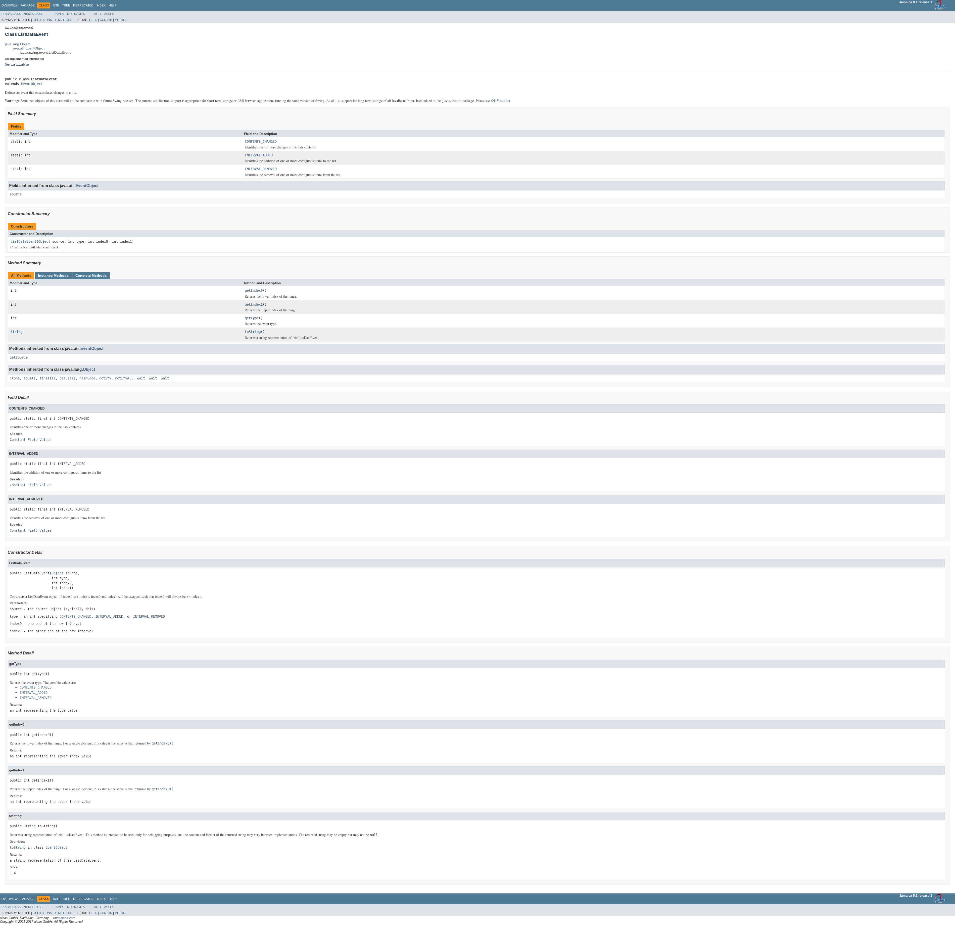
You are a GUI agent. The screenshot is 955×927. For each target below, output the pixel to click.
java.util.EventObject (28, 48)
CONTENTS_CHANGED (261, 141)
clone (15, 378)
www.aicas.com (64, 918)
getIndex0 (254, 290)
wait (141, 378)
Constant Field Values (30, 440)
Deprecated (83, 5)
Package (27, 5)
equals (30, 378)
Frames (58, 14)
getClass (67, 378)
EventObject (32, 84)
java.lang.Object (17, 44)
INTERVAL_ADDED (259, 155)
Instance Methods (53, 276)
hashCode (87, 378)
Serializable (17, 64)
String (16, 332)
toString (253, 332)
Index (101, 5)
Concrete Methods (91, 276)
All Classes (104, 14)
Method (64, 20)
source (16, 194)
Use (56, 5)
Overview (9, 5)
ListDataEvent (23, 241)
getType (252, 318)
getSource (19, 357)
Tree (66, 5)
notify (105, 378)
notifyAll (124, 378)
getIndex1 (254, 304)
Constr (49, 20)
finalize (47, 378)
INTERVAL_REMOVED (261, 169)
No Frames (76, 14)
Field (37, 20)
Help (113, 5)
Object (44, 241)
